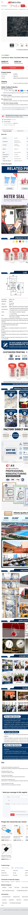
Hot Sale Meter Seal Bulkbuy (15, 903)
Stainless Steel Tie (4, 875)
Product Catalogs (19, 867)
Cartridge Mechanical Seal (22, 890)
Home (2, 9)
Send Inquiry (13, 67)
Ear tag (14, 872)
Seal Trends (4, 903)
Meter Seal (19, 899)
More (2, 905)
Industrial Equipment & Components (11, 9)
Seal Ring (4, 887)
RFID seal (15, 875)
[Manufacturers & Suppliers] (14, 2)
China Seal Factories (6, 896)
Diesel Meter (11, 899)
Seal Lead (4, 899)
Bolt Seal (3, 870)
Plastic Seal (15, 870)
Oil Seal (10, 887)
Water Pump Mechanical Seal (8, 890)
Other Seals (16, 887)
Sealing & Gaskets (22, 9)
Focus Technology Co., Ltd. (16, 909)
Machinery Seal (16, 896)
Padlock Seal (3, 872)
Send (12, 814)
